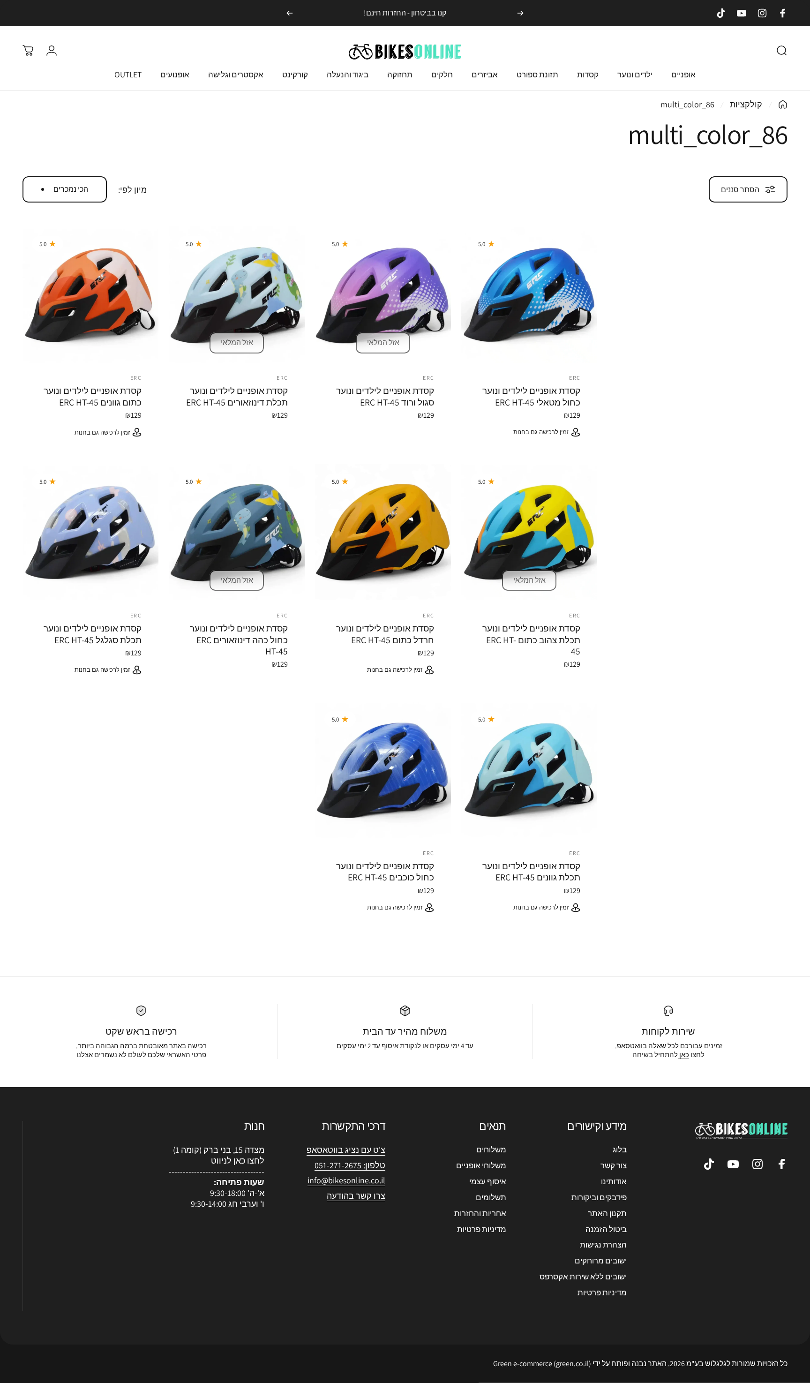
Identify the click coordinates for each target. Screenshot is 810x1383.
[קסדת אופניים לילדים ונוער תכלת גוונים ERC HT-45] (529, 770)
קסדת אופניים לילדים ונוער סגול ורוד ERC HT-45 (385, 396)
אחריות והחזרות (480, 1213)
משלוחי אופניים (481, 1165)
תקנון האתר (607, 1213)
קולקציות (746, 104)
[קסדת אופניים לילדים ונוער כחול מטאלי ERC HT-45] (529, 294)
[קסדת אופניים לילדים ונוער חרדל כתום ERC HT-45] (383, 532)
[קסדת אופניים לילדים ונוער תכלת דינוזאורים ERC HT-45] (237, 294)
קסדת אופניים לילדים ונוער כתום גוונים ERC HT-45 (93, 396)
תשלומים (491, 1197)
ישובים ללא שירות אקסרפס (583, 1276)
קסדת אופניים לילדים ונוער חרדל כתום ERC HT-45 (385, 634)
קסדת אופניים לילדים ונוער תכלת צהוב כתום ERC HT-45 (531, 639)
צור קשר (613, 1165)
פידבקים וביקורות (599, 1197)
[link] (346, 1180)
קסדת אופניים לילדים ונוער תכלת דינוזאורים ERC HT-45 (237, 396)
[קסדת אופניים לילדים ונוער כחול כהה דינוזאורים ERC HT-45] (237, 532)
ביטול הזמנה (606, 1229)
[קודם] (520, 13)
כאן (683, 1054)
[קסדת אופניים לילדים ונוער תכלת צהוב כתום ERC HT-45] (529, 532)
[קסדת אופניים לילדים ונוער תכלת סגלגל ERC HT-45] (90, 532)
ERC (574, 377)
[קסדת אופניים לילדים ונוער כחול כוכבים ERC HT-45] (383, 770)
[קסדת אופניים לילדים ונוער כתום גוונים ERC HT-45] (90, 294)
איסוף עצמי (487, 1181)
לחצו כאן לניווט (237, 1160)
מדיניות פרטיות (602, 1292)
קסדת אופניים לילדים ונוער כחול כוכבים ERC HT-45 (385, 871)
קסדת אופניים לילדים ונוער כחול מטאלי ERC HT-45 (531, 396)
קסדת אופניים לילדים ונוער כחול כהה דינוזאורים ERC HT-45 (239, 639)
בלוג (620, 1149)
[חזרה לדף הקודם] (783, 104)
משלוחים (491, 1149)
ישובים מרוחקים (601, 1260)
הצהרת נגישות (603, 1245)
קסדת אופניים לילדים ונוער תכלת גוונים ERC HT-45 (531, 871)
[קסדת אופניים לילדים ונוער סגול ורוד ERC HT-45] (383, 294)
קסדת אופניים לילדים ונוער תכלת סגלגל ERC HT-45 (93, 634)
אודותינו (614, 1181)
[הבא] (289, 13)
